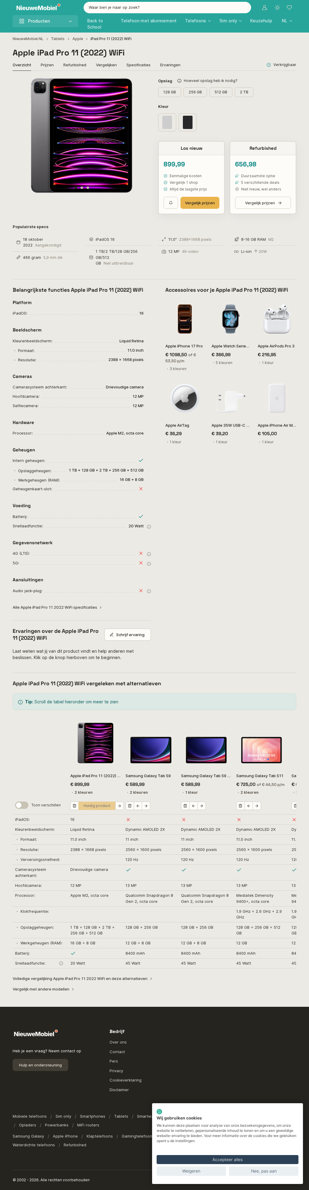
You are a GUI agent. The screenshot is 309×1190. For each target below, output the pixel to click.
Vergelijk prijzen (200, 202)
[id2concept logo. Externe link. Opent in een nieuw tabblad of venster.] (159, 1111)
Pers (114, 1061)
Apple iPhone (65, 1136)
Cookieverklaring (126, 1080)
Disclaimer (119, 1089)
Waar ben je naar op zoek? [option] (114, 7)
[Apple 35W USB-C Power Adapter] (231, 398)
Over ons (118, 1042)
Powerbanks (56, 1124)
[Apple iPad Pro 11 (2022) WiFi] (95, 743)
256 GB (195, 92)
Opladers (27, 1124)
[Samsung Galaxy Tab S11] (261, 743)
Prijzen (47, 64)
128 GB (169, 92)
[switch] (21, 805)
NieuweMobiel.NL (28, 38)
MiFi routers (88, 1124)
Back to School (95, 24)
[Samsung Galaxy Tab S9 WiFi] (206, 743)
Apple (77, 38)
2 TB (244, 92)
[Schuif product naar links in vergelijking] (138, 806)
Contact (117, 1051)
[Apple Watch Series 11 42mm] (231, 319)
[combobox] (167, 7)
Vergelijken (106, 64)
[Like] (196, 307)
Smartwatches (150, 1116)
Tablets (58, 38)
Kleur (164, 106)
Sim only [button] (228, 20)
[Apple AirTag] (184, 398)
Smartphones (92, 1116)
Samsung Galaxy (28, 1136)
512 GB (221, 92)
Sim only (63, 1116)
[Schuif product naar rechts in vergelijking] (119, 806)
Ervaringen (170, 64)
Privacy (116, 1070)
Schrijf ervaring (130, 634)
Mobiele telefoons (30, 1116)
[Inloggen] (264, 7)
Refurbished (74, 64)
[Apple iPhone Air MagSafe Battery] (277, 398)
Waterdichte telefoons (34, 1144)
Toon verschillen (46, 805)
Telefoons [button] (195, 20)
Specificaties (138, 64)
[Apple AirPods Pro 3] (277, 319)
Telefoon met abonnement (149, 20)
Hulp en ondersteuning (40, 1065)
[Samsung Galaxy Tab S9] (151, 743)
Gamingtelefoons (138, 1136)
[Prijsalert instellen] (171, 203)
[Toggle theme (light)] (277, 7)
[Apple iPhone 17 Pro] (184, 319)
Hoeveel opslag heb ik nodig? (210, 80)
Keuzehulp (261, 20)
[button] (287, 20)
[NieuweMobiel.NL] (37, 7)
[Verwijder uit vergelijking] (74, 806)
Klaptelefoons (100, 1136)
